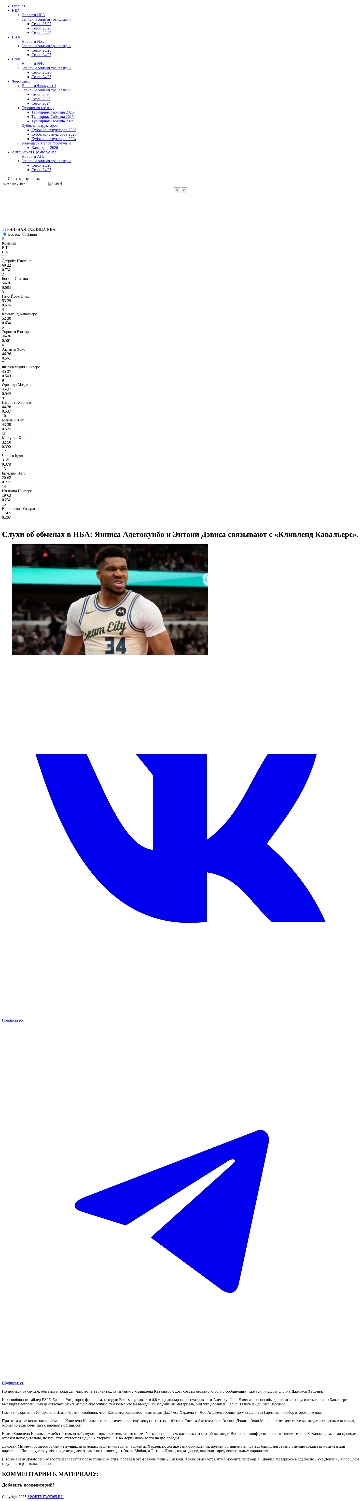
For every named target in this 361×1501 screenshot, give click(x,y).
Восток (14, 234)
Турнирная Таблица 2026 (52, 112)
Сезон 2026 (40, 94)
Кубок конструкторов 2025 (53, 134)
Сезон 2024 (40, 103)
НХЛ (16, 37)
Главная (18, 6)
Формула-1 (21, 81)
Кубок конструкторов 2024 (53, 139)
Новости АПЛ (34, 156)
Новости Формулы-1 (39, 86)
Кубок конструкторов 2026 (53, 130)
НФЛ (16, 59)
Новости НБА (33, 15)
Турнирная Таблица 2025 (52, 117)
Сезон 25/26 (41, 28)
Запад (32, 234)
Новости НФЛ (34, 63)
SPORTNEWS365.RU (46, 1497)
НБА (16, 10)
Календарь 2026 (44, 147)
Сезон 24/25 (41, 32)
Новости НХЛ (34, 41)
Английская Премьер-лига (34, 152)
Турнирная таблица (38, 108)
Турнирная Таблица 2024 (52, 121)
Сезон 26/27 (41, 24)
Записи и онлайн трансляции (46, 19)
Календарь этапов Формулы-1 (47, 143)
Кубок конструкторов (40, 125)
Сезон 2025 (40, 99)
